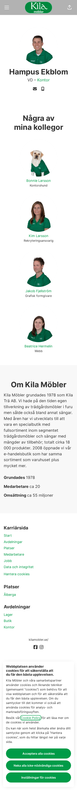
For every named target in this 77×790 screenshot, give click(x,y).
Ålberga (10, 595)
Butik (8, 621)
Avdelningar (13, 542)
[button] (69, 7)
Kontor (43, 80)
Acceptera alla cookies (38, 753)
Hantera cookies (17, 574)
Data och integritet (19, 567)
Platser (9, 548)
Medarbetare (14, 554)
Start (8, 535)
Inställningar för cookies (38, 777)
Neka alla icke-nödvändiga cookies (38, 765)
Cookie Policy (31, 718)
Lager (8, 615)
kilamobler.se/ (38, 639)
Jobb (8, 561)
